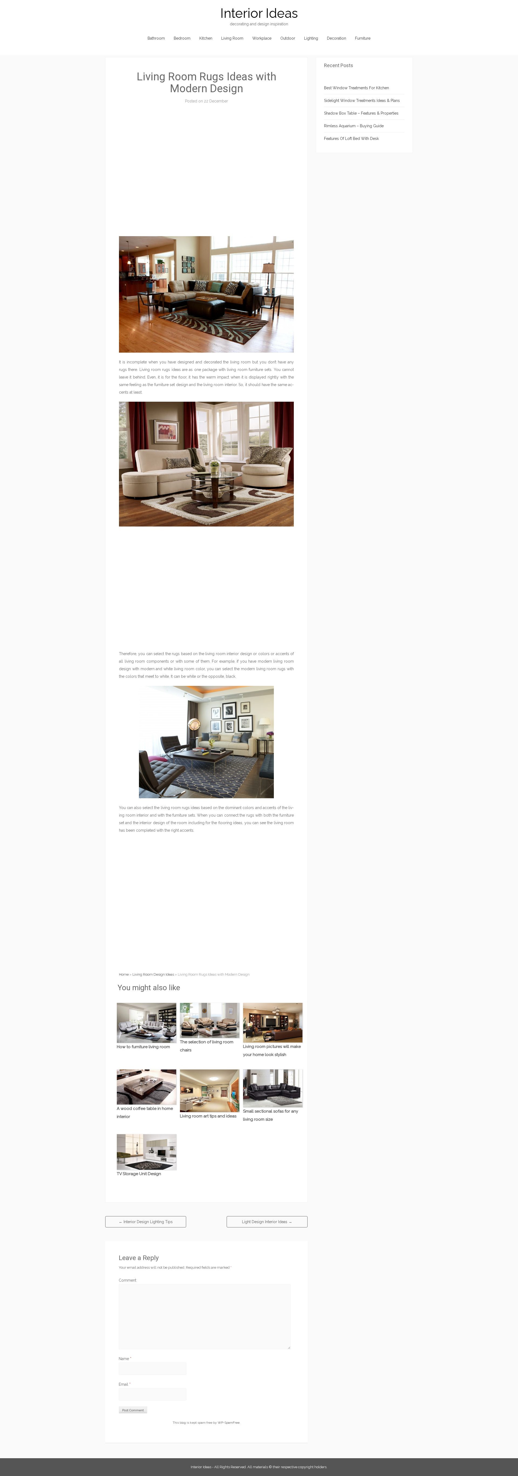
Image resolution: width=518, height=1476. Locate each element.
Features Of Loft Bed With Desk (351, 138)
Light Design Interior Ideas (267, 1222)
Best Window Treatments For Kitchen (356, 88)
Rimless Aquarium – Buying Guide (354, 126)
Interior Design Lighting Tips (146, 1222)
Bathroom (156, 38)
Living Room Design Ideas (153, 974)
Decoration (336, 38)
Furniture (362, 38)
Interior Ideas (259, 13)
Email (125, 1384)
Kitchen (205, 38)
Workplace (261, 38)
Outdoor (287, 38)
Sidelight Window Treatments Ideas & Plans (362, 100)
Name (125, 1359)
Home (124, 974)
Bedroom (182, 38)
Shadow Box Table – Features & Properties (361, 113)
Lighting (311, 38)
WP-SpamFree (229, 1423)
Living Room (232, 38)
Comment (127, 1280)
